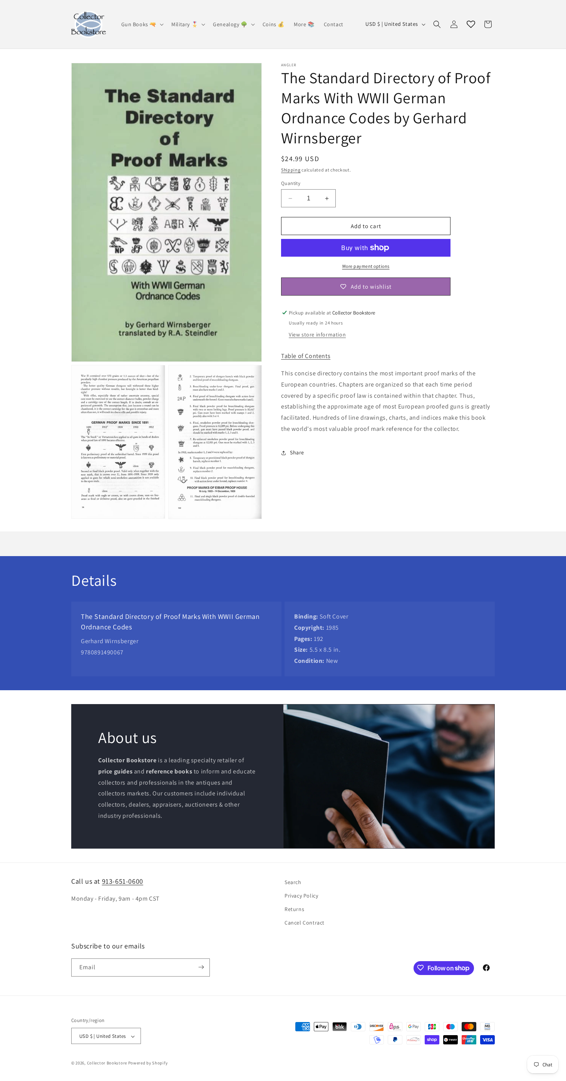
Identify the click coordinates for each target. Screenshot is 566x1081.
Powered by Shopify (148, 1063)
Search (293, 882)
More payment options (366, 266)
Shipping (291, 170)
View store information (317, 334)
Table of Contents (305, 356)
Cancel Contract (305, 923)
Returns (294, 909)
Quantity (290, 183)
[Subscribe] (201, 967)
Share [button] (297, 452)
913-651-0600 (122, 881)
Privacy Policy (301, 895)
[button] (142, 24)
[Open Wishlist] (470, 24)
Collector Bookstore (107, 1063)
